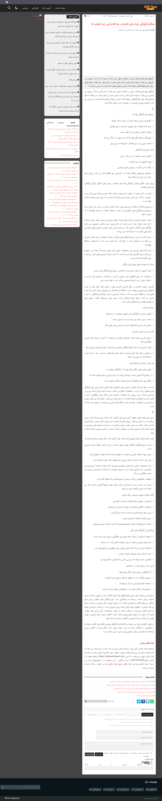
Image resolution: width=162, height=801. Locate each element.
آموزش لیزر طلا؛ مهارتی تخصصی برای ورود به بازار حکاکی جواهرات (133, 688)
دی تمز (146, 798)
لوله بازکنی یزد (110, 664)
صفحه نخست (60, 8)
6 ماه (61, 177)
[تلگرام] (147, 701)
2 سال (49, 202)
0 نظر (88, 16)
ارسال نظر (99, 754)
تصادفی (50, 122)
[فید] (6, 2)
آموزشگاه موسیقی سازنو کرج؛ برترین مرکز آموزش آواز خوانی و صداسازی (131, 681)
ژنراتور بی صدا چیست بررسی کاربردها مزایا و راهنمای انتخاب (135, 692)
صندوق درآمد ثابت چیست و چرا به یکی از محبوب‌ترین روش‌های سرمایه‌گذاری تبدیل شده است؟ (63, 96)
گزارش (152, 789)
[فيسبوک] (143, 701)
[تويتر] (139, 701)
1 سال (51, 190)
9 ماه (74, 183)
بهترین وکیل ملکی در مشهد (145, 695)
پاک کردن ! (89, 754)
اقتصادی (35, 8)
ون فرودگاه (73, 79)
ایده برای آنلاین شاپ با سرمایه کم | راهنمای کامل (62, 180)
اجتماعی (96, 789)
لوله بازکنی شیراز (124, 664)
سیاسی (25, 8)
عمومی (76, 163)
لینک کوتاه (111, 701)
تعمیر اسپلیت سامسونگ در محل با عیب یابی (61, 86)
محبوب (60, 122)
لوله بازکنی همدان (147, 643)
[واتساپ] (152, 701)
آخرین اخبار (46, 8)
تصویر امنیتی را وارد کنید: (113, 764)
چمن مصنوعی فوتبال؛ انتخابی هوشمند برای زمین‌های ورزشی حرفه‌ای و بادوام (130, 685)
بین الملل (124, 789)
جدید (72, 122)
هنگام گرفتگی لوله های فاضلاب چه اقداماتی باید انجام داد (123, 24)
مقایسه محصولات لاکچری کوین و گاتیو (65, 224)
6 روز (60, 171)
